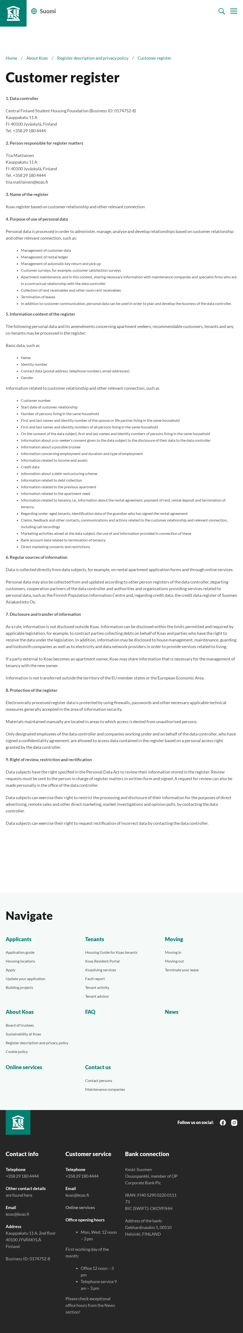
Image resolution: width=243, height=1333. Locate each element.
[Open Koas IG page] (234, 1122)
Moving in (173, 952)
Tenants (94, 939)
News (171, 1012)
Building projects (19, 987)
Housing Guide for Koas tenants (111, 952)
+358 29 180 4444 (22, 1176)
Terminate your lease (182, 970)
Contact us (98, 1067)
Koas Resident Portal (102, 961)
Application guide (20, 952)
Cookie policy (17, 1051)
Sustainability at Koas (23, 1034)
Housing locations (20, 961)
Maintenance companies (105, 1089)
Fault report (95, 978)
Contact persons (98, 1080)
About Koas (37, 58)
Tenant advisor (97, 996)
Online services (24, 1067)
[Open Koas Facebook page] (223, 1122)
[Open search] (221, 11)
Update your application (25, 978)
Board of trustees (20, 1025)
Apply (10, 970)
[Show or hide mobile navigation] (233, 11)
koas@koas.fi (17, 1214)
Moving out (174, 961)
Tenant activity (97, 987)
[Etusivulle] (13, 13)
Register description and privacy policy (92, 58)
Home (11, 58)
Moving (174, 939)
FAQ (90, 1012)
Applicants (19, 939)
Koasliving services (100, 970)
